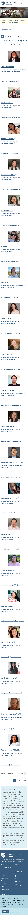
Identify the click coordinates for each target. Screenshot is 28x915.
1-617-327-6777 (7, 867)
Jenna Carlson (7, 318)
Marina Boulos (7, 210)
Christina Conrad (8, 426)
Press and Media (5, 889)
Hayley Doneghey (8, 678)
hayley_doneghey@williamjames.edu (11, 693)
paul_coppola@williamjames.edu (10, 477)
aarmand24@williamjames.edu (9, 153)
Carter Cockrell (7, 390)
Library (3, 886)
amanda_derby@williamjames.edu (11, 657)
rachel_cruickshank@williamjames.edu (12, 513)
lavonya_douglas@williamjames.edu (11, 729)
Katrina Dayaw (7, 606)
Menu (23, 3)
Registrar (3, 891)
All (2, 36)
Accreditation (4, 878)
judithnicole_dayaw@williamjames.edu (12, 585)
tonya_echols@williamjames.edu (10, 765)
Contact (3, 875)
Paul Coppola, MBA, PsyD (11, 462)
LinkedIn (19, 879)
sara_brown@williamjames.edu (10, 261)
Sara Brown (6, 246)
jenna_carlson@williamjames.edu (10, 333)
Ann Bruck (5, 282)
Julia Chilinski (7, 354)
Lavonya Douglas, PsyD (10, 714)
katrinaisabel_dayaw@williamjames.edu (12, 621)
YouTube (19, 882)
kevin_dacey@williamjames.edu (10, 549)
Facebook (19, 876)
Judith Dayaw (7, 570)
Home (4, 20)
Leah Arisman (7, 102)
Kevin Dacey (6, 534)
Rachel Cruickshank (9, 498)
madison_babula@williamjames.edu (11, 189)
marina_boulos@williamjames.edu (11, 225)
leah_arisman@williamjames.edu (10, 117)
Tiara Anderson (7, 66)
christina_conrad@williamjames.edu (11, 441)
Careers (3, 881)
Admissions (10, 20)
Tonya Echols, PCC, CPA (10, 750)
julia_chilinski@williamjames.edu (10, 369)
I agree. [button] (5, 911)
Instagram (20, 885)
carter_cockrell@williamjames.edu (11, 405)
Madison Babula (8, 174)
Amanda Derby (7, 642)
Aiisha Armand (7, 138)
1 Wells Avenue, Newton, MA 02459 (11, 864)
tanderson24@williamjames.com (10, 81)
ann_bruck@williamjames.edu (9, 297)
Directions (3, 883)
